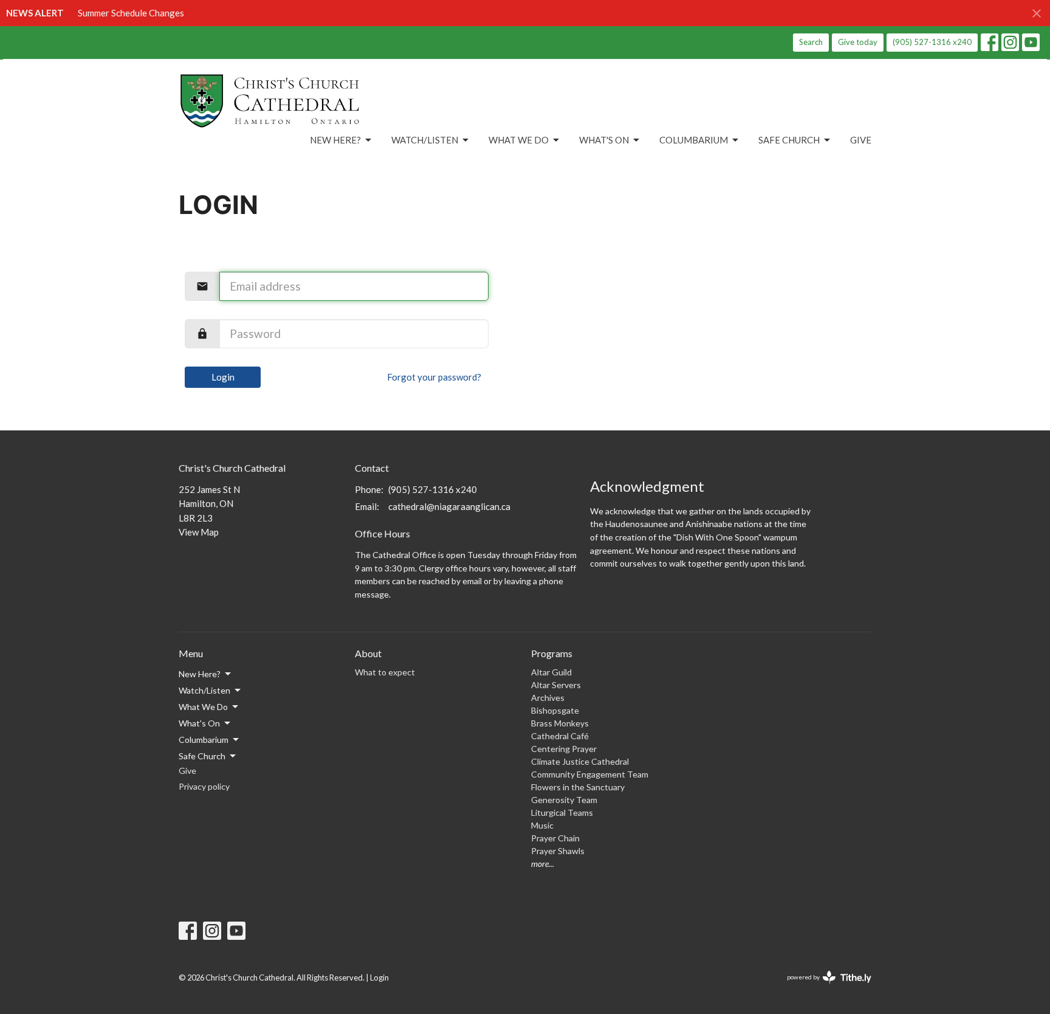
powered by (823, 987)
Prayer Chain (555, 838)
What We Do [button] (203, 707)
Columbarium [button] (203, 739)
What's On (604, 139)
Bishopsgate (555, 710)
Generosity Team (564, 800)
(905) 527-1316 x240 (932, 42)
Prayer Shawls (558, 851)
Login (223, 376)
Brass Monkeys (560, 723)
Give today (857, 42)
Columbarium (693, 139)
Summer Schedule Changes (131, 12)
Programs (551, 653)
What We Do (519, 139)
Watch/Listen (424, 139)
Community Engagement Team (589, 774)
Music (542, 825)
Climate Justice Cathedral (580, 761)
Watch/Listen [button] (204, 690)
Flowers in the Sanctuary (578, 787)
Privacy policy (204, 786)
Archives (547, 697)
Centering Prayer (564, 748)
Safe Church (789, 139)
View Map (199, 531)
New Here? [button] (200, 674)
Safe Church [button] (202, 756)
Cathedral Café (560, 736)
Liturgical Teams (562, 812)
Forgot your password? (434, 376)
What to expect (385, 672)
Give (860, 139)
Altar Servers (556, 685)
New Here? (335, 139)
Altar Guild (551, 672)
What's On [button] (199, 723)
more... (542, 863)
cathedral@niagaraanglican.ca (449, 506)
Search (811, 42)
